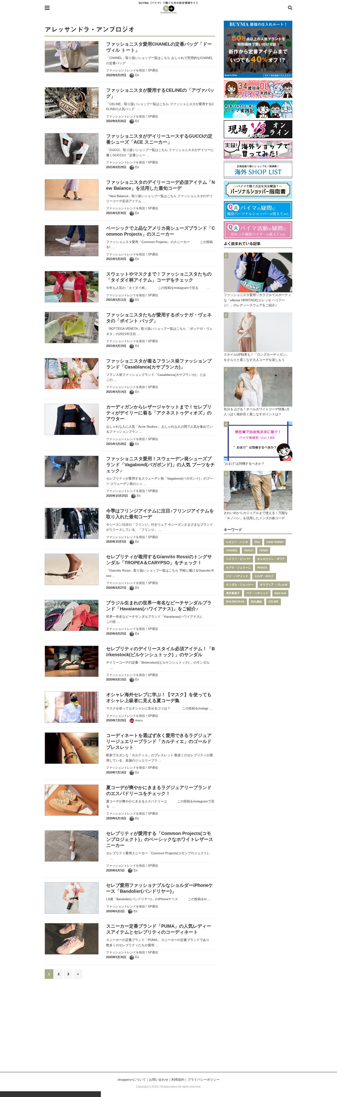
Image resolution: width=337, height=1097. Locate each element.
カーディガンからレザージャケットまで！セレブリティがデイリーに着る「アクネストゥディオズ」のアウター (159, 412)
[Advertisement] (168, 1028)
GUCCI (248, 550)
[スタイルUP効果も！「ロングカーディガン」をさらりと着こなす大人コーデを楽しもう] (258, 349)
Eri (137, 75)
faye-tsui (280, 593)
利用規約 (177, 1079)
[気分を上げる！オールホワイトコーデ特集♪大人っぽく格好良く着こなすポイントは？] (258, 404)
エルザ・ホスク (264, 576)
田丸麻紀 (256, 601)
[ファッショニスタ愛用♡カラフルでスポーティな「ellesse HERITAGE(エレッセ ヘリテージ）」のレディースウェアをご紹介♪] (258, 290)
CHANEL (232, 550)
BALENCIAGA (235, 601)
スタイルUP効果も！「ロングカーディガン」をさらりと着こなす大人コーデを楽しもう (256, 357)
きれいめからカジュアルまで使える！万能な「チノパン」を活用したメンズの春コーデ (256, 515)
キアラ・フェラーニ (238, 567)
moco (139, 720)
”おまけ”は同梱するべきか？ (244, 463)
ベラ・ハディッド (257, 593)
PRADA (262, 567)
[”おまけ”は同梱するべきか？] (258, 458)
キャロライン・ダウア (271, 559)
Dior (257, 542)
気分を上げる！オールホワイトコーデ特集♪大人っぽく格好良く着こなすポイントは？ (257, 411)
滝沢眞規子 (233, 593)
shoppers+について (132, 1079)
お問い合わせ (158, 1079)
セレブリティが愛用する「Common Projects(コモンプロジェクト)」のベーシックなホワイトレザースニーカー (159, 839)
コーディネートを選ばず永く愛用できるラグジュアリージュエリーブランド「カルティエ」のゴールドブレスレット (159, 741)
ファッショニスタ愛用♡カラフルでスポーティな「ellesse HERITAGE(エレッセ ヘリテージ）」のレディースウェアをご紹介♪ (257, 300)
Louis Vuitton (274, 542)
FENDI (264, 550)
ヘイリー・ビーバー (238, 559)
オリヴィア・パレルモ (273, 584)
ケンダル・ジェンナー (240, 584)
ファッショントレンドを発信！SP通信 (132, 70)
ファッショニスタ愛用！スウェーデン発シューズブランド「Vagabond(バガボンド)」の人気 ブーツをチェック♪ (160, 464)
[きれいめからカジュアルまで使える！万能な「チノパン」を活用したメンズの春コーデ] (258, 508)
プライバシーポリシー (204, 1079)
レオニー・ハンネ (237, 542)
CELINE (273, 601)
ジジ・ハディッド (237, 576)
